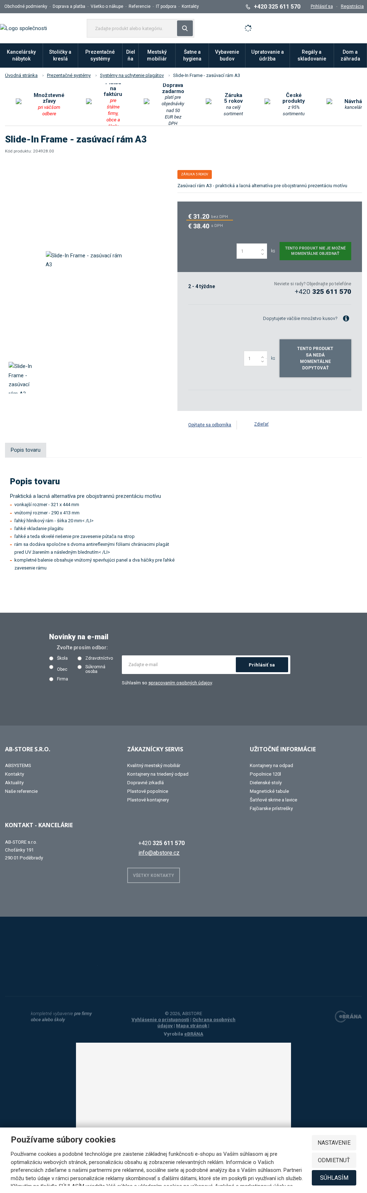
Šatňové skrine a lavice (273, 799)
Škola (62, 658)
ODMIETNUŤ (334, 1160)
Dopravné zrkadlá (145, 782)
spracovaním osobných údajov (180, 682)
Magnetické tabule (269, 791)
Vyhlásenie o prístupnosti (160, 1019)
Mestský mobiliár (157, 55)
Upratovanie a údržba (267, 55)
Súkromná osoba (95, 669)
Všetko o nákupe (107, 6)
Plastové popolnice (147, 791)
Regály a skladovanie (311, 55)
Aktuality (14, 782)
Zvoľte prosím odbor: (82, 647)
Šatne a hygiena (192, 55)
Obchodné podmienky (25, 6)
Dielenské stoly (266, 782)
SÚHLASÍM (334, 1177)
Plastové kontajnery (148, 799)
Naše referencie (21, 791)
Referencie (140, 6)
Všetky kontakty (153, 875)
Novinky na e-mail (78, 636)
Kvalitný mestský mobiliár (153, 765)
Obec (62, 669)
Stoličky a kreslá (60, 55)
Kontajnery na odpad (271, 765)
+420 (323, 291)
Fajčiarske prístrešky (271, 808)
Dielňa (130, 55)
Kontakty (190, 6)
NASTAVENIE (334, 1142)
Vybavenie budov (227, 55)
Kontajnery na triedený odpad (158, 774)
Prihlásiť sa (262, 665)
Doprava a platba (69, 6)
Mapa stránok (191, 1025)
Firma (62, 679)
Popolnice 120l (265, 774)
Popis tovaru (25, 450)
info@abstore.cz (159, 852)
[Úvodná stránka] (23, 28)
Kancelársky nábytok (21, 55)
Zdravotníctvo (99, 658)
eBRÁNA (193, 1034)
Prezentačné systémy (100, 55)
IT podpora (166, 6)
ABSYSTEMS (18, 765)
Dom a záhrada (350, 55)
